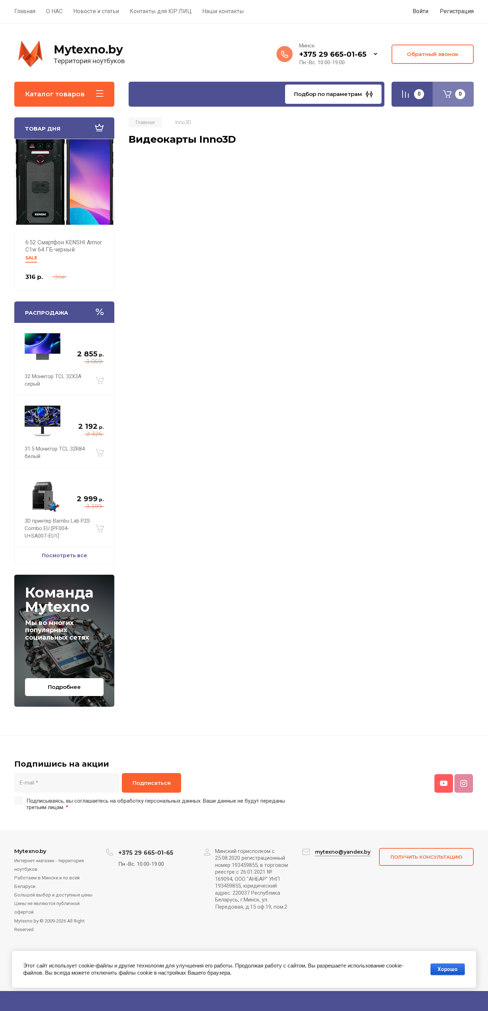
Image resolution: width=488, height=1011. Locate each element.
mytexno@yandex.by (342, 852)
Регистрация (457, 11)
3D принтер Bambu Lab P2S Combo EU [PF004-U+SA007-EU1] (57, 528)
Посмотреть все (64, 555)
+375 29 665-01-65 (333, 54)
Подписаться (152, 782)
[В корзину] (100, 380)
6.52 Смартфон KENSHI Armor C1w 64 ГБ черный (63, 246)
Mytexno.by (88, 49)
